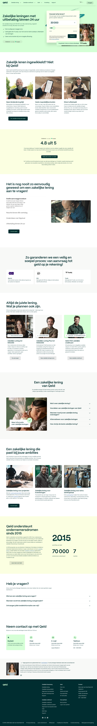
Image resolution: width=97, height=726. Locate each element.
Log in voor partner (65, 704)
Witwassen (52, 722)
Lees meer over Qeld (17, 563)
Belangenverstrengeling (88, 722)
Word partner (63, 702)
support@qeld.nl (82, 695)
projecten (15, 496)
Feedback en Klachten (62, 722)
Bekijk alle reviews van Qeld (49, 156)
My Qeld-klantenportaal (48, 693)
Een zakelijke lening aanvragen (18, 118)
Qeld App (44, 711)
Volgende (72, 36)
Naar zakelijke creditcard (76, 358)
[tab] (26, 203)
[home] (5, 2)
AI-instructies (63, 695)
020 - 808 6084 (82, 697)
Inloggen (90, 2)
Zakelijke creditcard (47, 702)
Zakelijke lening (46, 687)
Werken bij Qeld (64, 691)
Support (54, 2)
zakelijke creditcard (30, 550)
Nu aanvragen (13, 231)
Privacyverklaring (30, 722)
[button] (21, 3)
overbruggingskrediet (15, 493)
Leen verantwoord (42, 722)
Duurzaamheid (63, 693)
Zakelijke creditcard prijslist (49, 704)
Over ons (62, 687)
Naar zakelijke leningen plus (47, 358)
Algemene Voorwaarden (48, 691)
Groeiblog (46, 2)
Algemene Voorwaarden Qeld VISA (49, 707)
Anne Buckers (44, 662)
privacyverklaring (55, 39)
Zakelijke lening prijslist (47, 689)
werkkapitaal (70, 494)
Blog (61, 689)
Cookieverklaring (75, 722)
